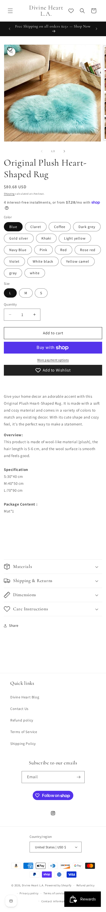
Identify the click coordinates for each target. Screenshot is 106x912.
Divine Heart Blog (24, 697)
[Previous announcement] (9, 28)
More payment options (53, 360)
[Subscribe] (78, 777)
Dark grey (86, 226)
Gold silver (18, 238)
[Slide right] (64, 151)
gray (13, 273)
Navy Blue (17, 250)
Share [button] (14, 625)
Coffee (59, 226)
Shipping (9, 193)
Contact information (55, 901)
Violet (14, 261)
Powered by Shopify (58, 885)
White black (43, 261)
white (35, 273)
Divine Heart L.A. (33, 885)
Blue (13, 226)
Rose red (87, 250)
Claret (35, 226)
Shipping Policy (23, 743)
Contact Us (19, 708)
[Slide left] (41, 151)
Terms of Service (23, 731)
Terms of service (54, 893)
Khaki (46, 238)
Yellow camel (77, 261)
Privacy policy (29, 893)
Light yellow (75, 238)
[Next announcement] (96, 28)
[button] (10, 10)
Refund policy (21, 720)
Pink (43, 250)
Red (63, 250)
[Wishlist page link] (71, 10)
